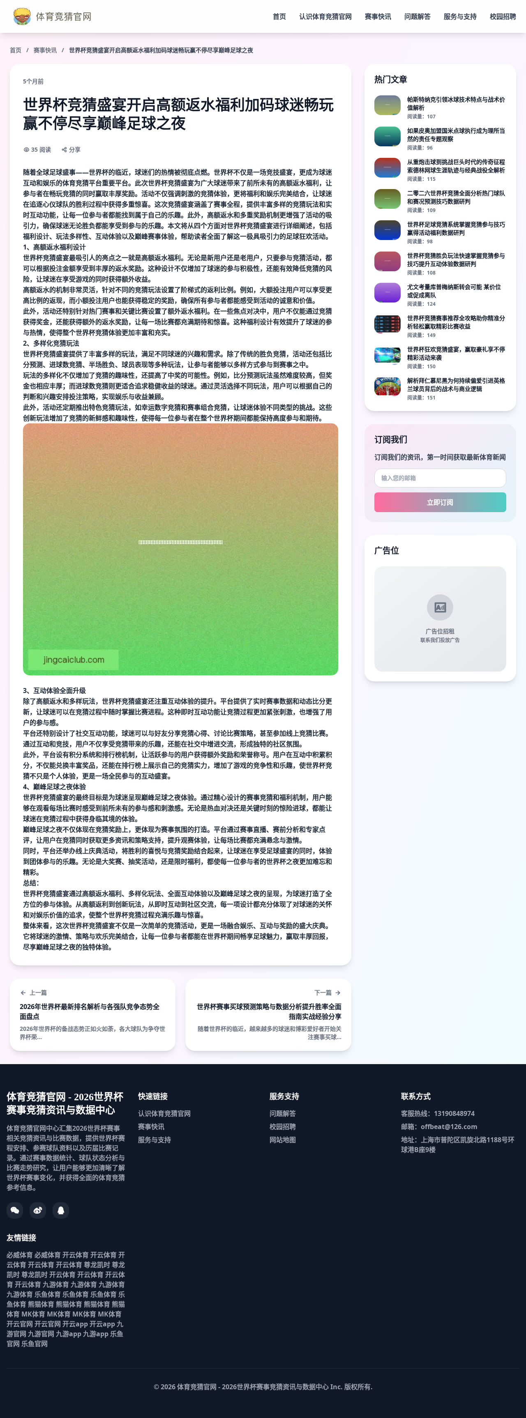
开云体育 (75, 1254)
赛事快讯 (378, 16)
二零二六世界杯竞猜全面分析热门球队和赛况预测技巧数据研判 (456, 197)
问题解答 (417, 16)
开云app (75, 1323)
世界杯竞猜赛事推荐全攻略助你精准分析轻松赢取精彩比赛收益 (456, 322)
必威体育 (20, 1254)
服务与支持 (460, 16)
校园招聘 (503, 16)
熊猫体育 (41, 1304)
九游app (68, 1333)
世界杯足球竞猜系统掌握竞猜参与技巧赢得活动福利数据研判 (456, 228)
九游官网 (41, 1333)
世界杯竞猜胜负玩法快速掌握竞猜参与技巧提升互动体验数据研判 (456, 260)
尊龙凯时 (97, 1264)
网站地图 (283, 1139)
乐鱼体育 (48, 1294)
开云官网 (20, 1323)
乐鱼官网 (34, 1343)
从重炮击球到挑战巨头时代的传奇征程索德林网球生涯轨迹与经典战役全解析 (456, 166)
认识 (325, 16)
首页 (279, 16)
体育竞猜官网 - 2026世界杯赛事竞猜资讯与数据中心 (253, 1386)
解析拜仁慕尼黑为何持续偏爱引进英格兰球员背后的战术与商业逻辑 (456, 384)
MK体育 (33, 1314)
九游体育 (56, 1284)
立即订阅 (440, 502)
